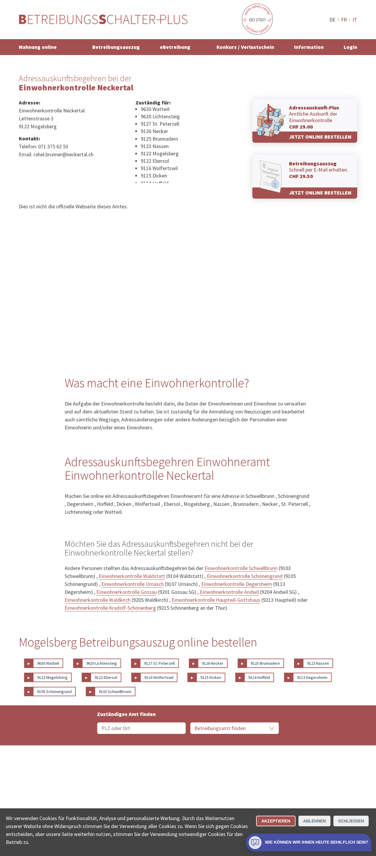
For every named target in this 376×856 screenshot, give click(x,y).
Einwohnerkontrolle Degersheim (236, 584)
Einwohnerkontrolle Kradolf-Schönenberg (110, 607)
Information (309, 47)
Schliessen (351, 821)
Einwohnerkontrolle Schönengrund (245, 576)
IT (354, 19)
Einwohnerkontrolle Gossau (126, 592)
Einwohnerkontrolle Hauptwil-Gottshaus (216, 599)
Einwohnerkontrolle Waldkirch (97, 599)
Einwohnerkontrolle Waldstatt (132, 576)
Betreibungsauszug (116, 47)
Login (350, 47)
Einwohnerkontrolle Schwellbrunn (241, 568)
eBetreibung (175, 47)
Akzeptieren (275, 821)
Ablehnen (314, 821)
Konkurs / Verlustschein (245, 47)
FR (344, 19)
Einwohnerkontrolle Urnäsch (132, 584)
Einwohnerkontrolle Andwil (229, 592)
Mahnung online (38, 47)
